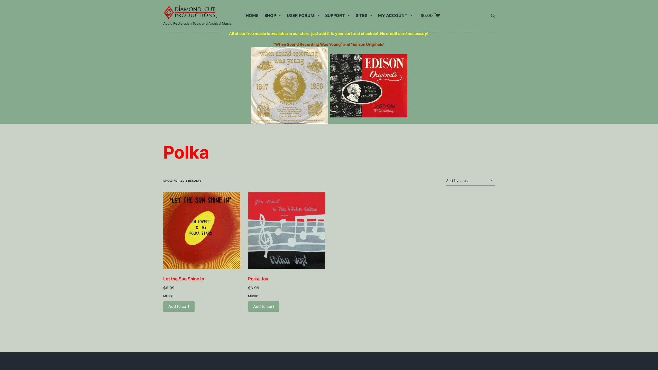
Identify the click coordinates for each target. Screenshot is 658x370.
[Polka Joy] (286, 230)
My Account (392, 15)
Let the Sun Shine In (183, 278)
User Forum (300, 15)
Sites (361, 15)
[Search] (493, 15)
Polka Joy (258, 278)
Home (252, 15)
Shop (270, 15)
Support (335, 15)
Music (168, 296)
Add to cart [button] (178, 306)
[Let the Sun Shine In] (201, 230)
